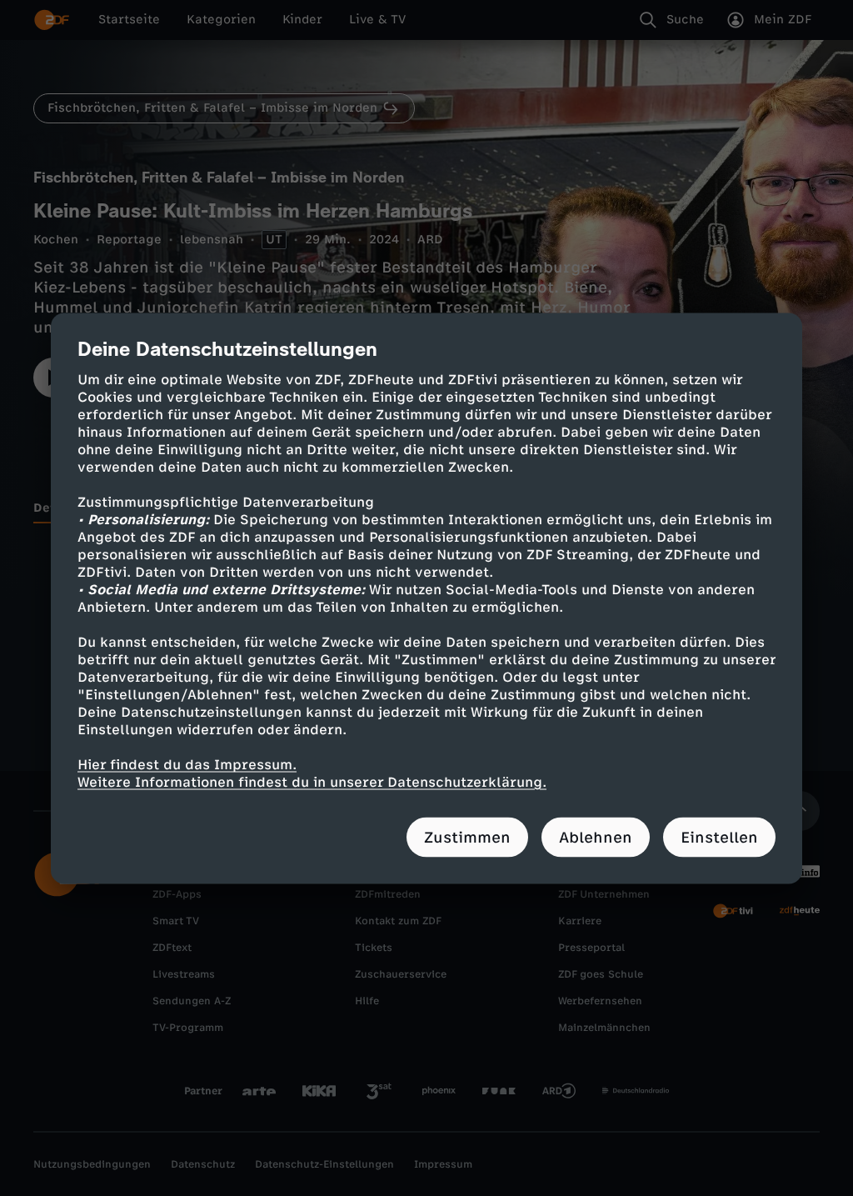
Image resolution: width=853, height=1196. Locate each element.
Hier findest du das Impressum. (187, 764)
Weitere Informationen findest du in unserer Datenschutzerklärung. (311, 781)
